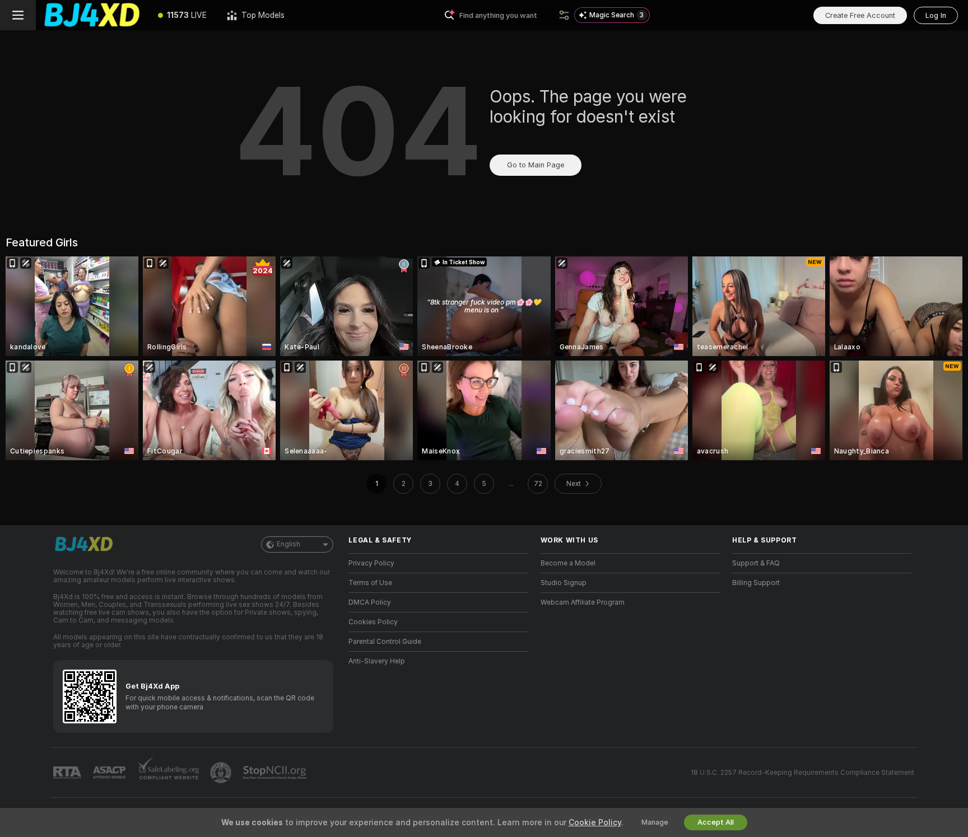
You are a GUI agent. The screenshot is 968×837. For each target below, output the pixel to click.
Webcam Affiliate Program (583, 602)
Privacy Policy (371, 563)
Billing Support (756, 583)
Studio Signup (564, 583)
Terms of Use (370, 583)
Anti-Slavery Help (376, 661)
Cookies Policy (373, 622)
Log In (935, 15)
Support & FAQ (756, 563)
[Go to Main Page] (92, 15)
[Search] (564, 15)
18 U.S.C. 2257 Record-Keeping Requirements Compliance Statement (802, 773)
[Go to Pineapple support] (222, 772)
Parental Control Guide (384, 642)
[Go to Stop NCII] (276, 772)
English (288, 544)
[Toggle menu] (18, 15)
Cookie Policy (595, 822)
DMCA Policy (369, 602)
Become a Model (568, 563)
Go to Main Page (535, 165)
